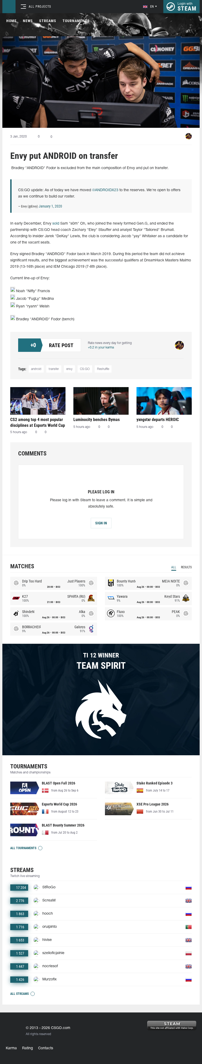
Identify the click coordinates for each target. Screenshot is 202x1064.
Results (186, 567)
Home (11, 21)
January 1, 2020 (50, 206)
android (36, 369)
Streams (47, 21)
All (173, 567)
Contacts (45, 1048)
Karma (11, 1048)
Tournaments (76, 21)
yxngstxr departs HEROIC (158, 419)
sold (55, 223)
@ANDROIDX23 (105, 190)
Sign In (101, 523)
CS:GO (85, 369)
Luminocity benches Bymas (96, 419)
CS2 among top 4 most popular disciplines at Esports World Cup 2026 (37, 422)
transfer (54, 369)
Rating (27, 1048)
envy (69, 369)
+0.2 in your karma (101, 347)
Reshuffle (103, 369)
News (28, 21)
